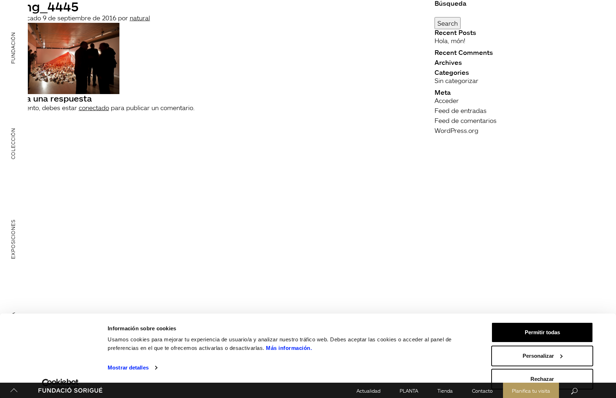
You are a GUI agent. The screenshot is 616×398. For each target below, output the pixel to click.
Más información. (289, 348)
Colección (13, 143)
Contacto (482, 391)
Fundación (13, 48)
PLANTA (409, 391)
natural (140, 18)
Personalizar (538, 356)
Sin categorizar (456, 80)
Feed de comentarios (466, 120)
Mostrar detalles (128, 368)
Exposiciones (13, 239)
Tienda (445, 391)
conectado (94, 108)
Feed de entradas (461, 110)
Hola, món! (450, 41)
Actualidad (368, 391)
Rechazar (542, 379)
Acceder (447, 100)
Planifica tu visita (531, 391)
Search (447, 23)
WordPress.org (456, 130)
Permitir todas (542, 332)
